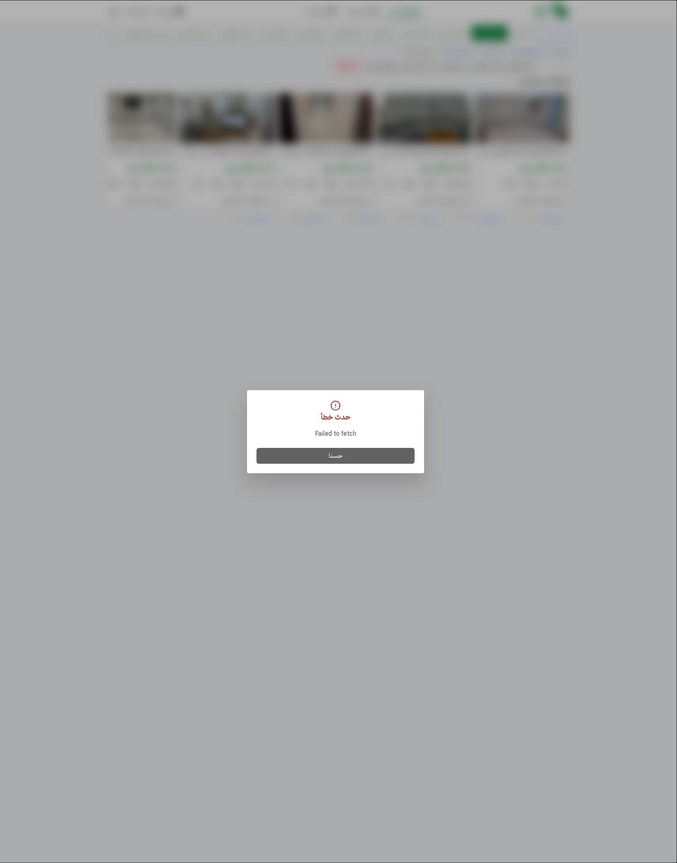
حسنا (336, 456)
